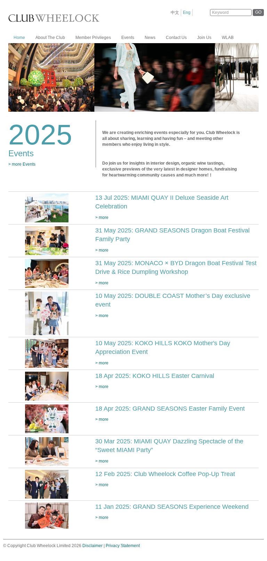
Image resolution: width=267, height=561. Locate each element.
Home (19, 37)
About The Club (50, 37)
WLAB (228, 37)
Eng (187, 12)
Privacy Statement (123, 545)
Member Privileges (93, 37)
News (150, 37)
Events (127, 37)
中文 (175, 12)
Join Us (204, 37)
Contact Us (176, 37)
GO (258, 12)
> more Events (21, 164)
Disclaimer (92, 545)
